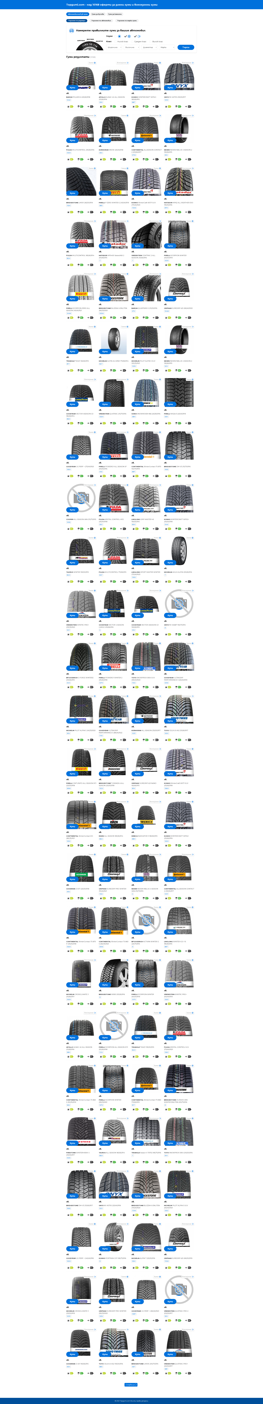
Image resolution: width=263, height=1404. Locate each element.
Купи (72, 87)
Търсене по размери (76, 21)
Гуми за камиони (115, 14)
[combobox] (114, 47)
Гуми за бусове (98, 14)
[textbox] (114, 47)
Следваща (130, 1385)
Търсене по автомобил (101, 21)
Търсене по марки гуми (127, 21)
